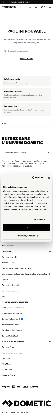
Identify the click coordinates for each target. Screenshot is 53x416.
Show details (39, 219)
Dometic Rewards (9, 257)
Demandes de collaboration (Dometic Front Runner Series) (26, 274)
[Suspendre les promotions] (3, 2)
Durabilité (6, 358)
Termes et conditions (10, 324)
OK (26, 227)
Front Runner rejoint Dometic (18, 2)
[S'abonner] (48, 153)
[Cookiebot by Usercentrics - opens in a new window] (32, 178)
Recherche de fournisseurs (13, 353)
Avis (3, 296)
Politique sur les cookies (12, 313)
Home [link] (4, 123)
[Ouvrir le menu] (50, 7)
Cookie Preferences (10, 319)
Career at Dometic (17, 375)
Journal (5, 279)
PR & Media (15, 364)
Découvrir (6, 251)
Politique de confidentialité (13, 308)
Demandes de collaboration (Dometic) (17, 268)
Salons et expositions (11, 291)
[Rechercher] (30, 7)
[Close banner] (49, 178)
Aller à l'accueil (26, 58)
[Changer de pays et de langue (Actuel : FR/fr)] (50, 2)
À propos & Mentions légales (15, 302)
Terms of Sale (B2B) (10, 336)
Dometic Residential (18, 285)
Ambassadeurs (8, 263)
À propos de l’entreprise (13, 341)
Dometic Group (16, 347)
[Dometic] (9, 7)
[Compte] (36, 7)
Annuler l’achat (8, 246)
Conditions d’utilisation (12, 330)
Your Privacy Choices (25, 236)
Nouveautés (15, 369)
